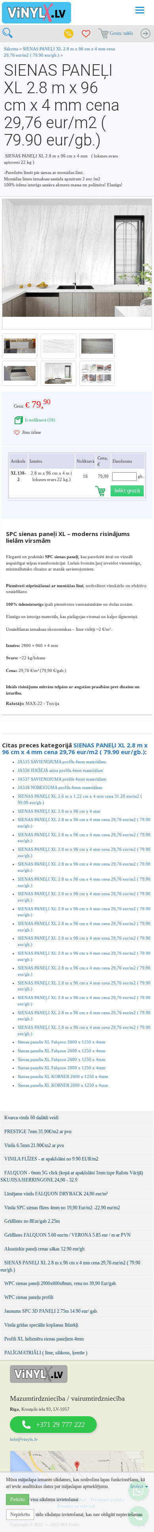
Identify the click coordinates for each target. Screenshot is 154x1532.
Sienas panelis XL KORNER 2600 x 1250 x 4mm (63, 1076)
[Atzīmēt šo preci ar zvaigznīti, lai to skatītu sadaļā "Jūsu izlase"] (17, 432)
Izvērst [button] (137, 1486)
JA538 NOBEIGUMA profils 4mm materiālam (60, 787)
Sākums (11, 48)
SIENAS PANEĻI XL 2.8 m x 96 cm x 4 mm (59, 811)
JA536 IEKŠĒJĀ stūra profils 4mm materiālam (60, 770)
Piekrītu (17, 1499)
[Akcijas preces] (68, 34)
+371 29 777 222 (60, 1425)
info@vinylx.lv (24, 1439)
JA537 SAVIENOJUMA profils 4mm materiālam (62, 779)
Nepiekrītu (20, 1514)
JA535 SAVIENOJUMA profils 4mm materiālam (62, 761)
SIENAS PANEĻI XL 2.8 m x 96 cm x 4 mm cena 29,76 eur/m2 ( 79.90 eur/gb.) (75, 748)
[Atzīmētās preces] (86, 34)
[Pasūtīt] (145, 34)
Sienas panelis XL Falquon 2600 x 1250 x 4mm (61, 1042)
